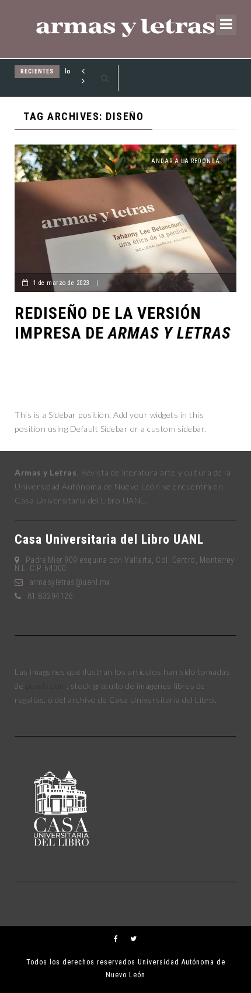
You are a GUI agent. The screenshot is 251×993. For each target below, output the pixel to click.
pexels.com (46, 686)
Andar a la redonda (185, 161)
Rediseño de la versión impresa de (123, 323)
